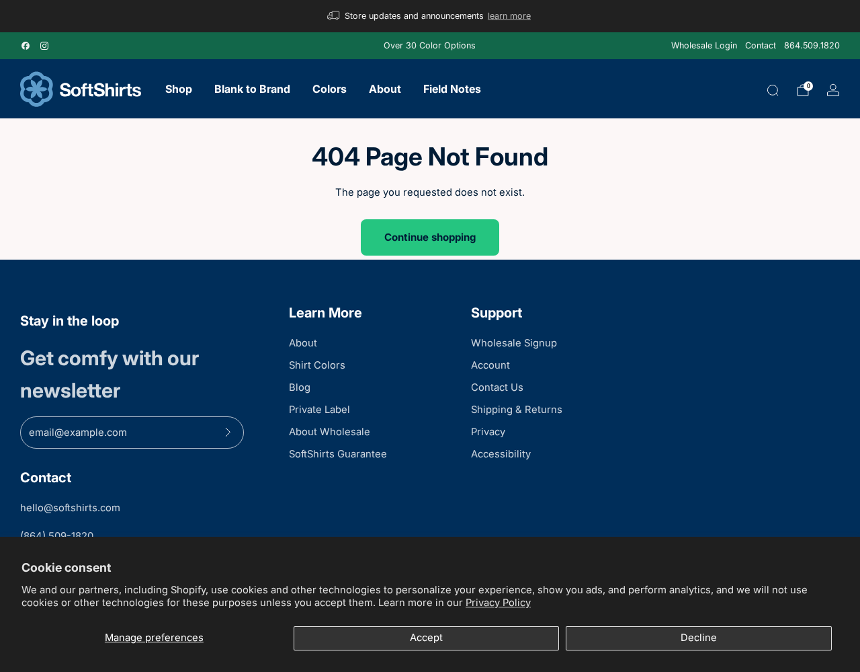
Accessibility (501, 454)
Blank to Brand (252, 89)
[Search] (772, 90)
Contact (760, 45)
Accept (426, 638)
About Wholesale (329, 432)
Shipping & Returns (516, 410)
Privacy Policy (498, 603)
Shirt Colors (317, 365)
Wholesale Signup (514, 343)
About (385, 89)
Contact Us (497, 387)
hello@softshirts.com (70, 508)
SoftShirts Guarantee (338, 454)
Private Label (319, 410)
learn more (509, 16)
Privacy (488, 432)
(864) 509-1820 (56, 536)
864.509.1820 (812, 45)
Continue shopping (430, 237)
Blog (299, 387)
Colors (329, 89)
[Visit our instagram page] (44, 45)
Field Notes (452, 89)
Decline (699, 638)
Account (490, 365)
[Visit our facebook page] (25, 45)
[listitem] (430, 16)
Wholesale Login (704, 45)
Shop (178, 89)
